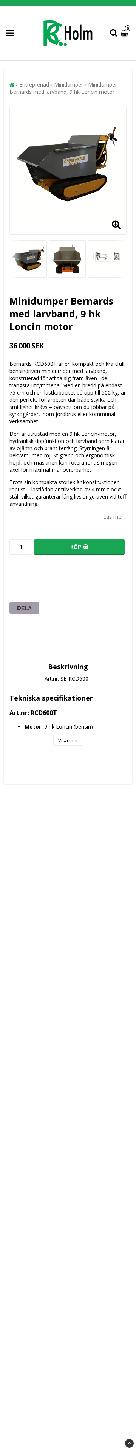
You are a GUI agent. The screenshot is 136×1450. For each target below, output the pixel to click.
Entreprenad (34, 84)
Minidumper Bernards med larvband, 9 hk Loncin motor (63, 88)
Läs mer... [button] (115, 516)
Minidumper (68, 84)
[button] (125, 33)
